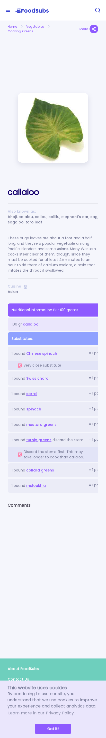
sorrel (31, 393)
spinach (33, 409)
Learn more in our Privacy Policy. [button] (41, 713)
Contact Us (18, 679)
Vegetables (35, 26)
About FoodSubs (23, 668)
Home (12, 26)
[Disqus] (53, 579)
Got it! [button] (53, 728)
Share (83, 29)
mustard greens (41, 424)
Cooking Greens (20, 31)
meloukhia (36, 485)
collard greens (40, 470)
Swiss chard (37, 378)
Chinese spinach (41, 353)
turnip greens (38, 439)
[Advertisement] (28, 53)
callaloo (31, 324)
